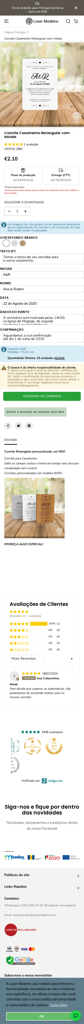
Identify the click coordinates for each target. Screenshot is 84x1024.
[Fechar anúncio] (76, 7)
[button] (6, 21)
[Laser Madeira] (42, 21)
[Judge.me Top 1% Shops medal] (54, 746)
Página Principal (15, 32)
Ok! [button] (42, 1016)
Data (4, 297)
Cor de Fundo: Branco (19, 237)
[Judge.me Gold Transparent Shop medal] (32, 746)
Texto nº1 (8, 251)
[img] (31, 674)
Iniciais (6, 268)
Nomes (5, 283)
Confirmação (12, 329)
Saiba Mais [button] (58, 1005)
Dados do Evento (15, 311)
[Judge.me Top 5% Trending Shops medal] (11, 764)
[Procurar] (68, 21)
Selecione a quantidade (24, 202)
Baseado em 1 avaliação (26, 616)
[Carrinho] (76, 21)
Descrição (10, 440)
